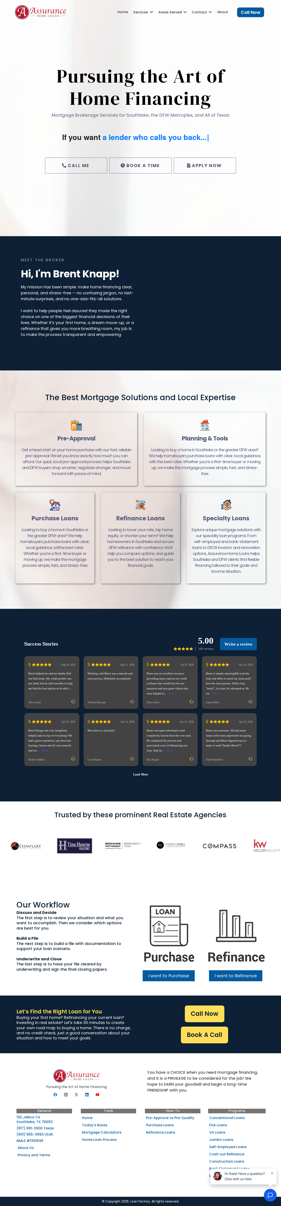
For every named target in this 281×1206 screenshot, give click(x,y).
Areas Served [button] (170, 12)
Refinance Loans (140, 518)
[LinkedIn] (87, 1094)
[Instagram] (66, 1094)
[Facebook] (55, 1094)
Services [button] (141, 12)
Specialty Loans (226, 518)
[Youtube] (97, 1094)
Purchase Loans (54, 518)
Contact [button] (200, 12)
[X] (76, 1094)
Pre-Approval (76, 438)
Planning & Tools (205, 438)
